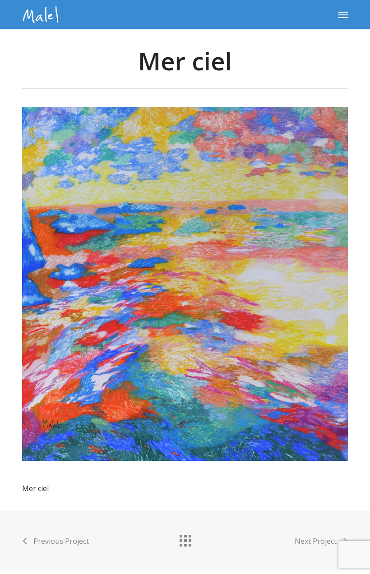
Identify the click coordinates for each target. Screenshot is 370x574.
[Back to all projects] (185, 538)
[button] (343, 14)
